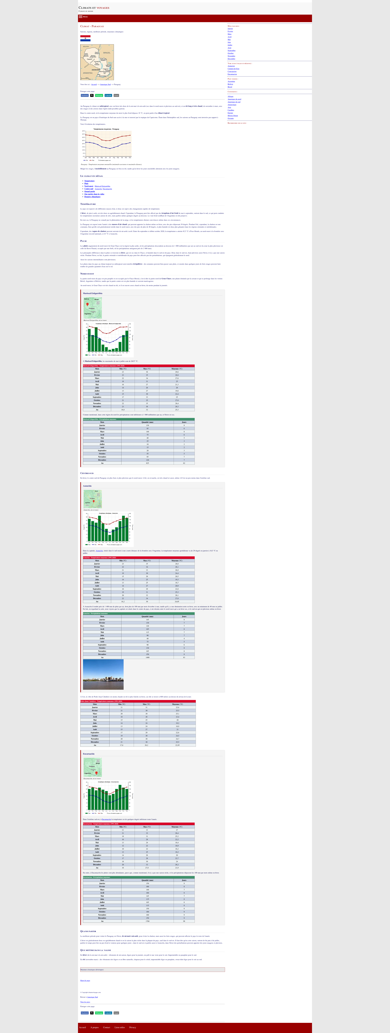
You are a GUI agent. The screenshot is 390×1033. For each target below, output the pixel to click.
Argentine (231, 81)
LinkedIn (108, 95)
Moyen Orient (233, 115)
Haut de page (85, 980)
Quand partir (89, 191)
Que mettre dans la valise (94, 194)
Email (116, 95)
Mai (229, 39)
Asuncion (231, 66)
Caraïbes (231, 110)
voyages (94, 7)
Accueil (94, 84)
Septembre (232, 50)
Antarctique (232, 104)
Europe (230, 113)
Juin (229, 42)
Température (89, 180)
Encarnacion (232, 74)
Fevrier (230, 31)
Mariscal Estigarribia (102, 186)
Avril (229, 36)
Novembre (231, 56)
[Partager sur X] (92, 95)
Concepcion (232, 71)
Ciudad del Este (233, 68)
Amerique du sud (234, 102)
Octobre (231, 53)
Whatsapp (99, 95)
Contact (106, 1027)
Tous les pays (85, 1002)
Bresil (230, 87)
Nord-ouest (88, 186)
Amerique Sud (105, 84)
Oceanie (231, 118)
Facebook (85, 95)
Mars (229, 34)
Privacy (132, 1027)
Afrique (230, 96)
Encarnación (107, 188)
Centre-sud (88, 188)
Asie (229, 107)
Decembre (231, 58)
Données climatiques (92, 196)
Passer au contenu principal (88, 1)
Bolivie (230, 84)
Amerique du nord (234, 99)
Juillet (230, 45)
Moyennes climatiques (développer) (92, 970)
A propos (94, 1027)
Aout (229, 47)
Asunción (98, 188)
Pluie (86, 183)
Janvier (230, 28)
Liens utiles (120, 1027)
